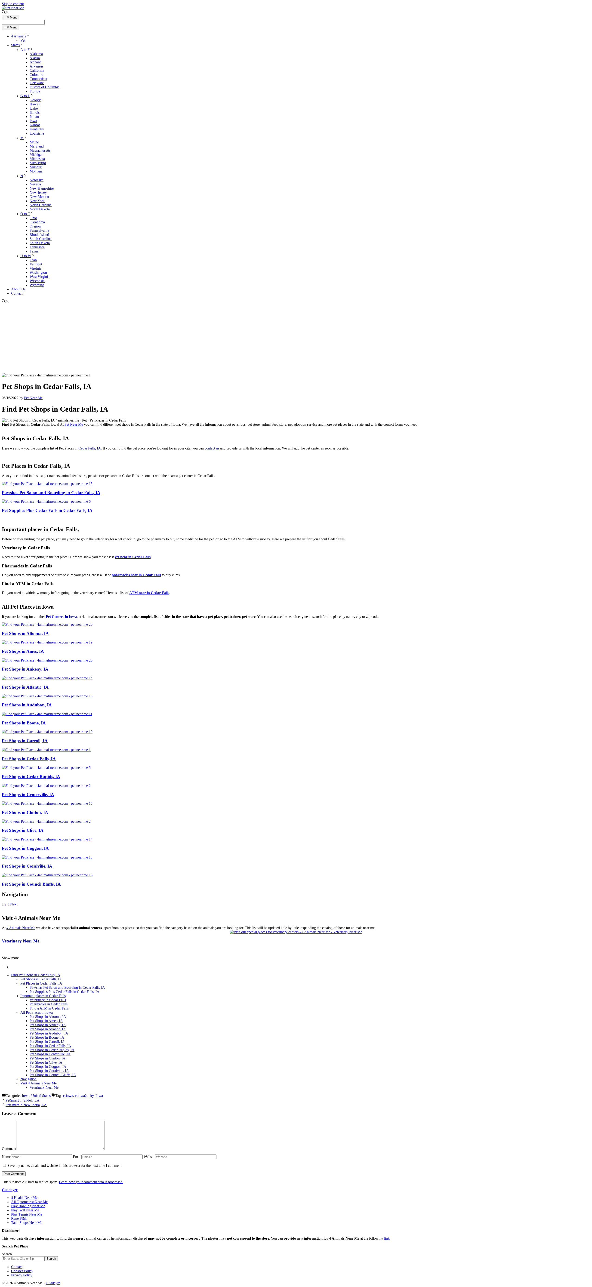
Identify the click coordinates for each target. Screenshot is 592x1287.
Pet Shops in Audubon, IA (27, 704)
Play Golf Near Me (25, 1210)
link (387, 1238)
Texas (34, 251)
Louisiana (37, 133)
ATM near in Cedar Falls (149, 593)
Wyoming (37, 285)
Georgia (35, 100)
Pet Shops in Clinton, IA (25, 812)
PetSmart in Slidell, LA (23, 1100)
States (15, 45)
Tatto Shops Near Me (26, 1223)
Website (149, 1157)
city (91, 1096)
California (37, 70)
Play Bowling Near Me (28, 1206)
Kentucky (37, 129)
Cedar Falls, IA (89, 448)
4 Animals (18, 36)
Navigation (28, 1079)
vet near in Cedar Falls (133, 557)
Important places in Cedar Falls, (43, 996)
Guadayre (10, 1190)
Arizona (35, 62)
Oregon (35, 226)
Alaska (35, 58)
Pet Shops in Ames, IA (23, 651)
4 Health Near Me (24, 1198)
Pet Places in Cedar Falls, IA (41, 983)
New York (37, 201)
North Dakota (40, 209)
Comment (9, 1149)
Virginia (35, 268)
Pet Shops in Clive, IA (22, 830)
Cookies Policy (22, 1271)
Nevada (35, 184)
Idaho (34, 108)
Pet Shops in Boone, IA (24, 722)
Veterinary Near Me (20, 941)
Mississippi (38, 163)
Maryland (37, 146)
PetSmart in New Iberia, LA (26, 1105)
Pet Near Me (74, 424)
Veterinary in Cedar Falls (48, 1000)
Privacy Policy (21, 1275)
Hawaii (35, 104)
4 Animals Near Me (20, 928)
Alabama (36, 54)
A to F (25, 50)
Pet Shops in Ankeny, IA (25, 669)
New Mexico (39, 197)
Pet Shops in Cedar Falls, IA (29, 758)
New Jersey (38, 192)
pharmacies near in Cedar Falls (136, 575)
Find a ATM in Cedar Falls (49, 1008)
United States (41, 1096)
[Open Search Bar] (5, 13)
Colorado (36, 75)
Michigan (36, 155)
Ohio (33, 218)
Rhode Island (39, 235)
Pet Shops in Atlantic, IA (25, 687)
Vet (22, 40)
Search (7, 1254)
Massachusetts (40, 150)
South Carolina (41, 239)
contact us (212, 448)
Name (6, 1157)
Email (77, 1157)
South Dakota (40, 243)
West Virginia (39, 277)
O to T (25, 214)
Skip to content (13, 4)
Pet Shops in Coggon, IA (25, 848)
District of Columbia (44, 87)
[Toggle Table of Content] (5, 967)
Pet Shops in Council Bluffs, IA (31, 884)
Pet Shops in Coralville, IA (27, 866)
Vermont (36, 264)
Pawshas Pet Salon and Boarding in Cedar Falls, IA (51, 492)
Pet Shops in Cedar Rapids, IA (31, 776)
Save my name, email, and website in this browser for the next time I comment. (64, 1165)
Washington (38, 272)
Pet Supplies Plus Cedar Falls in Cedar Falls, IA (47, 510)
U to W (25, 256)
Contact (16, 293)
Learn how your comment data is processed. (91, 1182)
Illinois (35, 112)
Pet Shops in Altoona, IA (25, 633)
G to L (25, 96)
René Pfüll (19, 1218)
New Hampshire (42, 188)
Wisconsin (37, 281)
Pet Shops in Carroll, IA (25, 740)
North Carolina (41, 205)
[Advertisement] (296, 338)
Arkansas (36, 66)
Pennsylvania (39, 230)
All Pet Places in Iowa (36, 1012)
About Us (18, 289)
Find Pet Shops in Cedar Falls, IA (35, 975)
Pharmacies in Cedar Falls (49, 1004)
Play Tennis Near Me (26, 1214)
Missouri (36, 167)
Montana (36, 171)
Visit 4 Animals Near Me (38, 1083)
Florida (35, 91)
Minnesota (37, 159)
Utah (33, 260)
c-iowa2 (81, 1096)
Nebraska (36, 180)
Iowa (33, 121)
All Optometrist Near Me (29, 1202)
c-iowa (68, 1096)
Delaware (37, 83)
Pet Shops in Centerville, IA (28, 794)
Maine (34, 142)
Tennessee (37, 247)
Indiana (35, 117)
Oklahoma (37, 222)
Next (13, 904)
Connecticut (38, 79)
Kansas (35, 125)
